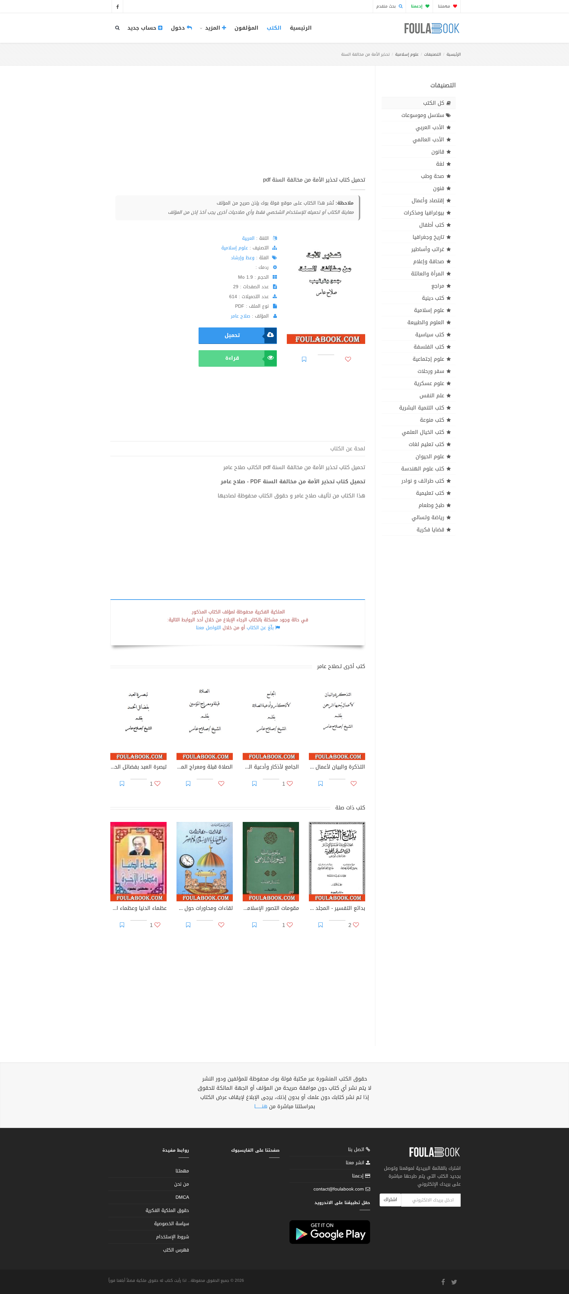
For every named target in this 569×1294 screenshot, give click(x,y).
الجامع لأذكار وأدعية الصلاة (271, 767)
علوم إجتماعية (428, 359)
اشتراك (390, 1199)
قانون (437, 152)
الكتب (274, 28)
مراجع (437, 286)
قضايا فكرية (430, 529)
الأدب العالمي (428, 139)
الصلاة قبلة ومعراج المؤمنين (204, 767)
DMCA (182, 1197)
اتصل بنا (357, 1150)
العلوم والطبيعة (425, 322)
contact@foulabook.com (338, 1189)
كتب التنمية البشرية (421, 408)
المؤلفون (246, 28)
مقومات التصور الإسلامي (271, 909)
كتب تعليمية (430, 493)
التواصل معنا (208, 627)
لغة (440, 164)
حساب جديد (142, 28)
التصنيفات (432, 54)
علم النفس (432, 395)
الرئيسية (301, 28)
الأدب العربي (430, 127)
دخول (179, 28)
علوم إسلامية (407, 54)
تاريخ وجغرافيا (428, 237)
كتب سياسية (429, 334)
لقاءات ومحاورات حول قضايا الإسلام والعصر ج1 (204, 909)
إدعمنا (358, 1175)
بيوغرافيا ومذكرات (424, 213)
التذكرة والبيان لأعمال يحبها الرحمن (337, 767)
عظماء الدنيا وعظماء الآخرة (138, 909)
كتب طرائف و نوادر (422, 481)
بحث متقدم (386, 6)
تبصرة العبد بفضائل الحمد (138, 767)
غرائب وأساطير (427, 249)
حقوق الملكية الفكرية (167, 1210)
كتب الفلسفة (429, 347)
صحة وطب (432, 176)
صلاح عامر (240, 316)
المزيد (212, 28)
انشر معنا (356, 1162)
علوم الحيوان (430, 456)
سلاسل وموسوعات (422, 115)
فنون (438, 188)
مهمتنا (444, 6)
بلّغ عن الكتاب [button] (260, 627)
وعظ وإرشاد (243, 257)
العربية (248, 238)
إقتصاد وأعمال (428, 200)
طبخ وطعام (431, 505)
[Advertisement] (237, 128)
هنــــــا (260, 1106)
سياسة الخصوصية (171, 1223)
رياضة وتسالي (428, 517)
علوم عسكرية (429, 383)
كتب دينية (433, 298)
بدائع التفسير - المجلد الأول (337, 909)
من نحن (181, 1184)
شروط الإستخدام (172, 1236)
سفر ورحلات (431, 371)
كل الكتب (433, 103)
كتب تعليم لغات (426, 444)
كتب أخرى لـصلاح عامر (341, 666)
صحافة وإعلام (428, 261)
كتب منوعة (432, 420)
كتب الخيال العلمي (423, 432)
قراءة (232, 358)
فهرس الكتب (176, 1250)
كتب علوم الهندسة (422, 469)
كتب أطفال (431, 225)
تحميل (232, 335)
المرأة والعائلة (427, 273)
